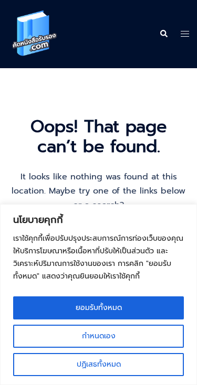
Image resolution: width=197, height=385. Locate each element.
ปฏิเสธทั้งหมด (99, 364)
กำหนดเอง (99, 335)
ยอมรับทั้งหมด (99, 307)
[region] (98, 294)
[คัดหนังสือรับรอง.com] (34, 33)
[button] (163, 34)
